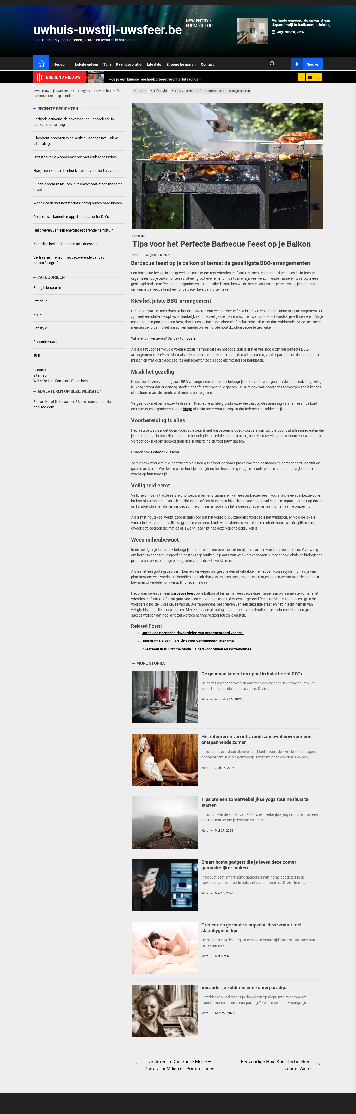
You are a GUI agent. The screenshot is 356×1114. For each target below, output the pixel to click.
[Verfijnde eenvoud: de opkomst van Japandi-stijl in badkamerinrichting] (252, 31)
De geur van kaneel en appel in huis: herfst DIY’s (251, 673)
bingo (187, 409)
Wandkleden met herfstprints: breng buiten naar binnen (77, 203)
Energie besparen (181, 64)
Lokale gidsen (86, 64)
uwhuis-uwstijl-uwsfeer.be (107, 29)
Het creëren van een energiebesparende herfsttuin (73, 230)
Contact (207, 64)
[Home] (41, 64)
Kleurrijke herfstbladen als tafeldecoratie (65, 244)
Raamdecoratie (129, 64)
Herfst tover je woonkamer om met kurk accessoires (75, 157)
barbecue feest (183, 593)
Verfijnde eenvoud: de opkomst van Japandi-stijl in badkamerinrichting (301, 22)
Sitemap (40, 375)
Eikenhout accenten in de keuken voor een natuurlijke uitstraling (75, 141)
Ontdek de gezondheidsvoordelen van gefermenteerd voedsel (193, 633)
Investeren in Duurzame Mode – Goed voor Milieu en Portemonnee (196, 649)
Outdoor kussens (165, 452)
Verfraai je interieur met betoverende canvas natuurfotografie (68, 260)
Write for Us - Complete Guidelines (60, 381)
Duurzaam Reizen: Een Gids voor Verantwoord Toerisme (188, 641)
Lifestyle (154, 64)
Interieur (59, 64)
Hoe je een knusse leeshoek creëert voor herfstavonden (77, 171)
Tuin (107, 64)
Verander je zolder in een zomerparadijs (243, 987)
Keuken (39, 315)
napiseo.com (43, 407)
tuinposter (188, 338)
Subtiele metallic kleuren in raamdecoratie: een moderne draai (77, 187)
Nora (135, 255)
